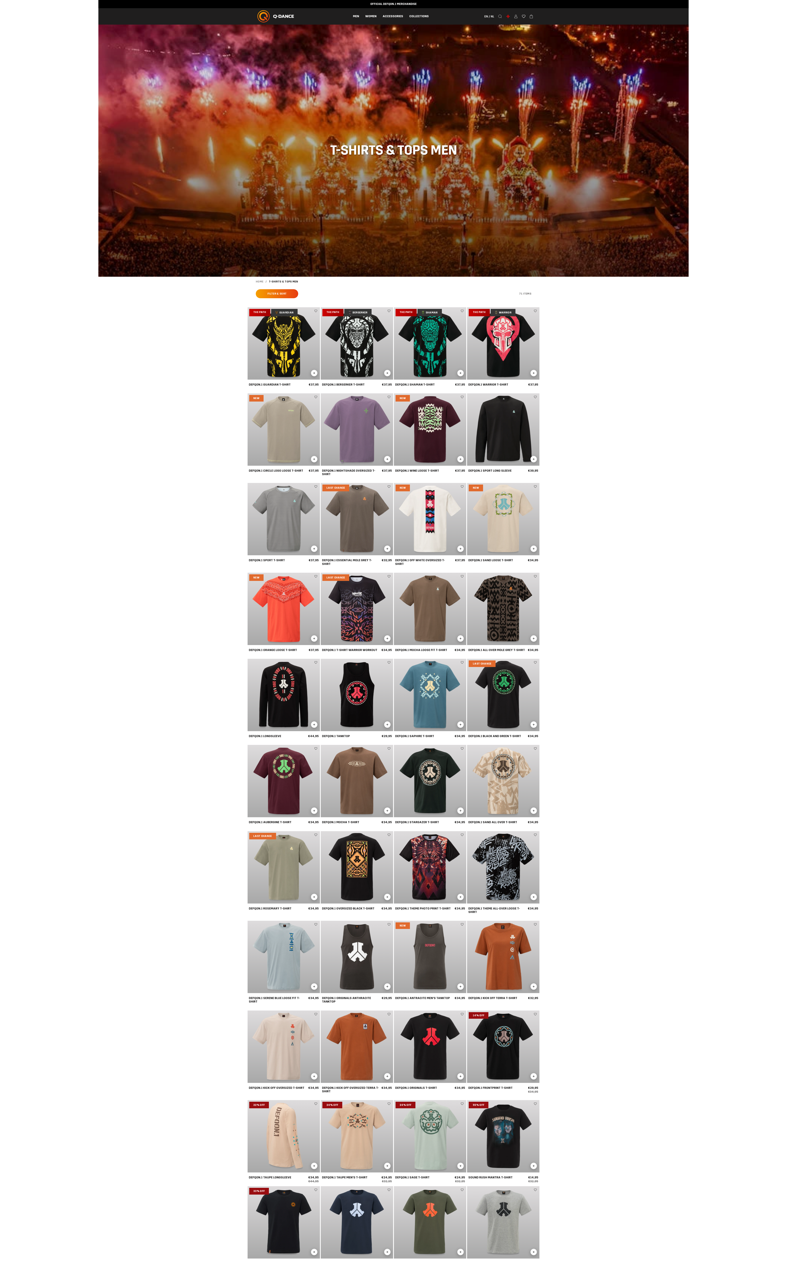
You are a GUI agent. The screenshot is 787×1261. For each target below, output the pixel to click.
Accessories (393, 16)
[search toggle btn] (500, 16)
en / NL (489, 16)
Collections (419, 16)
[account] (515, 16)
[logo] (275, 16)
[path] (508, 16)
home (259, 281)
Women (370, 16)
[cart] (531, 16)
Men (356, 16)
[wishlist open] (524, 16)
